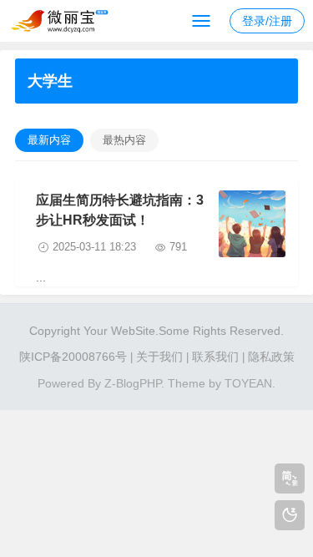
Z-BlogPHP (132, 383)
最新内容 (49, 140)
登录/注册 (267, 21)
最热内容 (124, 140)
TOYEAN (248, 383)
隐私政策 (271, 356)
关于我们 (159, 356)
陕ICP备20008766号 (73, 356)
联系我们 (215, 356)
